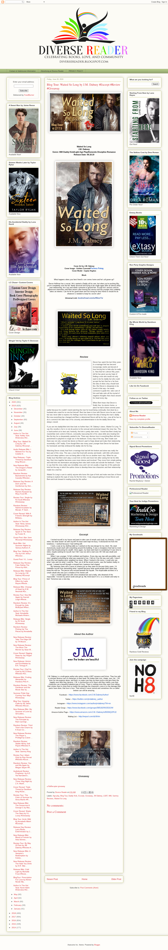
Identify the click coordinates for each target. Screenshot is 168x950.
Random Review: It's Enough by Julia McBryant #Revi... (21, 605)
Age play (56, 796)
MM (110, 796)
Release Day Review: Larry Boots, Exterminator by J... (22, 829)
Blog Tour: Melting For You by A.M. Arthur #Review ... (22, 553)
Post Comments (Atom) (89, 888)
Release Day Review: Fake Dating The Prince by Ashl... (22, 565)
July (16, 427)
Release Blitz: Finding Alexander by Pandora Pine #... (22, 679)
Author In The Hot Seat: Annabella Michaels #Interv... (21, 613)
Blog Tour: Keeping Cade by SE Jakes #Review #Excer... (22, 703)
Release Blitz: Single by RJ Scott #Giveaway (21, 621)
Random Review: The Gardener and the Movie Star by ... (22, 687)
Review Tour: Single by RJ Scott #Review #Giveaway (22, 499)
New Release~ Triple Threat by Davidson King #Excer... (22, 459)
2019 (14, 406)
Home (84, 879)
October (17, 416)
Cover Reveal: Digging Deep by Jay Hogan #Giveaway (22, 655)
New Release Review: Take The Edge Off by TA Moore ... (22, 639)
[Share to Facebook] (90, 792)
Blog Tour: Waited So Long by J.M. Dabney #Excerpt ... (22, 443)
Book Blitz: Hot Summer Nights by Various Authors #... (22, 545)
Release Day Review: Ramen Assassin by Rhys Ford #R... (22, 491)
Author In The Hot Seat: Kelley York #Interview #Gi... (21, 435)
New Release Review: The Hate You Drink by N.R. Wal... (22, 863)
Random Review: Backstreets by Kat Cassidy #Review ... (22, 475)
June (16, 430)
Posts (135, 433)
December (18, 409)
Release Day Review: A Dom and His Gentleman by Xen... (23, 483)
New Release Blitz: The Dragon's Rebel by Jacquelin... (22, 467)
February (18, 905)
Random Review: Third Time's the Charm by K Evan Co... (23, 727)
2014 (14, 927)
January (17, 909)
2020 (14, 402)
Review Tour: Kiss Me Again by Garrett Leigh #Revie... (22, 597)
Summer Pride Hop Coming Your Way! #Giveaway (22, 695)
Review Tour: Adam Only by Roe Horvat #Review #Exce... (22, 757)
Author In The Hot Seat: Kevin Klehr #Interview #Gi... (21, 887)
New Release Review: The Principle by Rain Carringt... (22, 719)
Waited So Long (60, 799)
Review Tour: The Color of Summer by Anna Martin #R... (22, 797)
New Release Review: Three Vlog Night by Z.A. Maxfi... (22, 781)
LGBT (105, 796)
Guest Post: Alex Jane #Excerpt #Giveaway (22, 538)
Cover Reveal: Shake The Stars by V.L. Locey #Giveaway (22, 813)
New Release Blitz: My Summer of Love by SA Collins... (22, 711)
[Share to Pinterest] (92, 792)
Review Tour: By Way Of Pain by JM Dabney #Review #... (23, 845)
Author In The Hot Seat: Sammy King (22, 750)
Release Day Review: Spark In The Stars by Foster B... (22, 531)
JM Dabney (98, 796)
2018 (14, 913)
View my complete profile (140, 419)
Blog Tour (63, 796)
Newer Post (52, 879)
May (16, 894)
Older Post (116, 879)
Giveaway (89, 796)
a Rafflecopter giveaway (56, 786)
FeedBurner (29, 95)
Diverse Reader (139, 416)
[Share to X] (87, 792)
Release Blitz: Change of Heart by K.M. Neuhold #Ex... (22, 589)
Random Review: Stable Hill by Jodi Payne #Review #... (22, 743)
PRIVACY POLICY (76, 71)
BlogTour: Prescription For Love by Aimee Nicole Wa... (22, 879)
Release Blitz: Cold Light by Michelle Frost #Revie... (21, 871)
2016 (14, 920)
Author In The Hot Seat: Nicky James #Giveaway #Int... (22, 523)
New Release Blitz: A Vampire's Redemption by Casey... (21, 854)
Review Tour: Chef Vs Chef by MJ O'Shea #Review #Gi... (22, 671)
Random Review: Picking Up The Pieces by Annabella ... (22, 630)
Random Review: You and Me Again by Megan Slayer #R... (22, 765)
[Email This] (82, 792)
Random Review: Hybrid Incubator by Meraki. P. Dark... (22, 507)
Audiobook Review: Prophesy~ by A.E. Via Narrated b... (22, 773)
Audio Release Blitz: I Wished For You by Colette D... (22, 451)
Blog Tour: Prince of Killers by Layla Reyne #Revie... (21, 581)
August (17, 423)
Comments (137, 437)
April (16, 898)
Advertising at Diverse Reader (52, 71)
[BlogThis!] (85, 792)
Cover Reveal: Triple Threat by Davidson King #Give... (22, 789)
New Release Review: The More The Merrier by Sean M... (22, 647)
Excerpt (81, 796)
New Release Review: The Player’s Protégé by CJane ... (22, 735)
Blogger (97, 945)
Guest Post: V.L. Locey (22, 559)
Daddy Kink (73, 796)
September (19, 419)
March (17, 901)
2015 (14, 924)
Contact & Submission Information (22, 71)
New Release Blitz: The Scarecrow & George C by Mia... (22, 805)
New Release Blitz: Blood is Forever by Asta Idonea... (22, 837)
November (18, 412)
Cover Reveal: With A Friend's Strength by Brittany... (22, 515)
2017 (14, 917)
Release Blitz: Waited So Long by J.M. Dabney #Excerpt (22, 573)
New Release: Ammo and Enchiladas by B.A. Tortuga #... (22, 663)
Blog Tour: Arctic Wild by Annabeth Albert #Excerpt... (22, 821)
